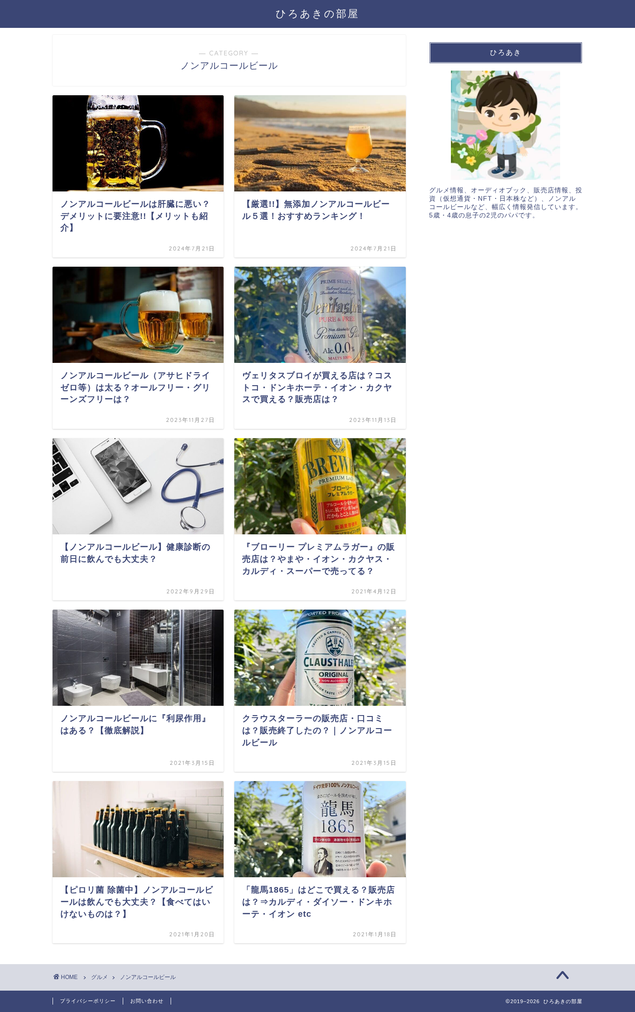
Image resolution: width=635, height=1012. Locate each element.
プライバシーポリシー (88, 1001)
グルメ (99, 977)
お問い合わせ (147, 1001)
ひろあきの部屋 (317, 13)
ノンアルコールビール (148, 977)
